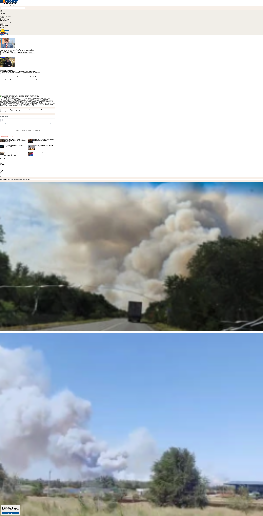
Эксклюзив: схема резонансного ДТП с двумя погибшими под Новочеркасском (16, 52)
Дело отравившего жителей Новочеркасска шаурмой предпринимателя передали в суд (18, 53)
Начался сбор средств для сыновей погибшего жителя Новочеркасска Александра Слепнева (19, 54)
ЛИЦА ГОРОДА (3, 18)
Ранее (12, 123)
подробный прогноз (4, 159)
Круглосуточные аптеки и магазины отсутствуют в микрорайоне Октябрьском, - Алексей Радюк (20, 72)
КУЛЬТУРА (2, 17)
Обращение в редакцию (5, 74)
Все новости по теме (4, 51)
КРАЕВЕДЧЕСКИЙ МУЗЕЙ (5, 16)
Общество (2, 94)
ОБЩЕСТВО (2, 23)
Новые (1, 123)
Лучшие (7, 123)
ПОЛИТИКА (2, 24)
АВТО (1, 11)
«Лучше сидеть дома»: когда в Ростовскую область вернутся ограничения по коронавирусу (15, 179)
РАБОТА (7, 30)
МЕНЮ (1, 10)
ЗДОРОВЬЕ (2, 13)
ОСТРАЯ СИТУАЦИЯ (4, 37)
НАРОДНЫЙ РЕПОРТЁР (5, 19)
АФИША (1, 12)
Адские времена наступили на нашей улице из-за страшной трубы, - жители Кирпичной (18, 71)
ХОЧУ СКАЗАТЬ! (3, 27)
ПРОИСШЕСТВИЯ (4, 25)
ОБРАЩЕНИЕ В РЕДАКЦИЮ (6, 22)
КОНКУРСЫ (2, 15)
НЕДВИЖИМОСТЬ (4, 20)
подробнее (10, 159)
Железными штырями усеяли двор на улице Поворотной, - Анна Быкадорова (16, 73)
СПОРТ (1, 26)
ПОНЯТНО (10, 513)
